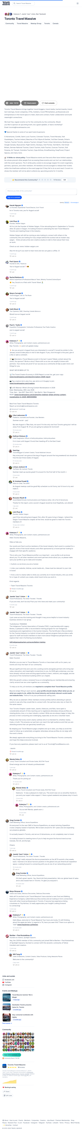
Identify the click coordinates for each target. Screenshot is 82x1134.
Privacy (67, 1123)
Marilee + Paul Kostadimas (20, 935)
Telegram (42, 1123)
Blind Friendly (75, 1123)
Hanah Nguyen (15, 205)
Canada (55, 23)
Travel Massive (22, 23)
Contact (15, 1125)
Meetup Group (36, 23)
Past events (7, 1023)
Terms (62, 1123)
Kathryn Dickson (19, 436)
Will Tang (16, 954)
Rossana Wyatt (18, 498)
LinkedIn (55, 1123)
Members (27, 1120)
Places (4, 1123)
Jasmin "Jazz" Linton (28, 14)
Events (21, 1120)
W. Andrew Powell (19, 481)
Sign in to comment (14, 197)
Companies (35, 1120)
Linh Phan (13, 221)
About (6, 1120)
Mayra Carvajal (15, 293)
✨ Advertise (7, 1125)
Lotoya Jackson (19, 467)
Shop (72, 1120)
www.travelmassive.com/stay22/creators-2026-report (30, 377)
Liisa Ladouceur (19, 415)
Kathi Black (14, 309)
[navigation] (78, 3)
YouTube (49, 1123)
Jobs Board (50, 1120)
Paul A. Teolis (15, 325)
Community (10, 23)
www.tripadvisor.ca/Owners (27, 925)
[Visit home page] (6, 3)
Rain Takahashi (41, 14)
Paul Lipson (14, 261)
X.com (20, 1123)
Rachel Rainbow (16, 277)
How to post (13, 1120)
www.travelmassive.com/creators (22, 383)
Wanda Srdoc (15, 759)
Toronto (47, 23)
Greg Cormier (15, 820)
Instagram (34, 1123)
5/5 (25, 1075)
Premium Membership (63, 1120)
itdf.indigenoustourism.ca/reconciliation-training (27, 642)
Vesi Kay (16, 450)
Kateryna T (17, 14)
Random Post (12, 1123)
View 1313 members (11, 1055)
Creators (43, 1120)
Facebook (26, 1123)
